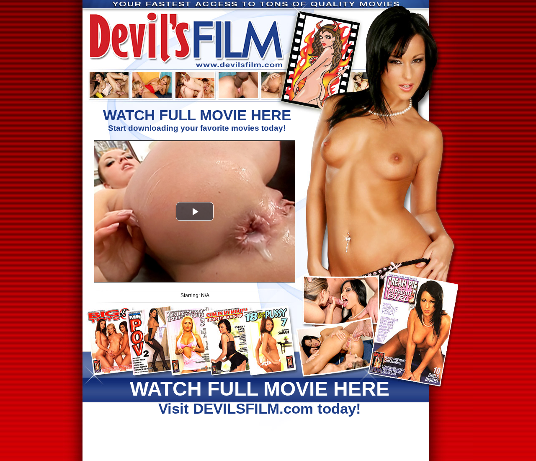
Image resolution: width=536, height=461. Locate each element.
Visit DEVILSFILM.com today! (259, 397)
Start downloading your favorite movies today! (197, 119)
